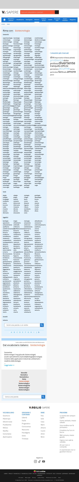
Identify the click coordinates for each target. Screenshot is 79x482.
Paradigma (26, 433)
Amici (43, 434)
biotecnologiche (24, 385)
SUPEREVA (39, 475)
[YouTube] (44, 461)
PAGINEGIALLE (17, 473)
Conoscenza (26, 427)
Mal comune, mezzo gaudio (67, 436)
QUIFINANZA (65, 473)
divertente (67, 63)
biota (24, 379)
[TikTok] (39, 461)
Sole (42, 419)
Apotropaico (7, 437)
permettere (54, 69)
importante (59, 58)
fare (60, 71)
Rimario (36, 19)
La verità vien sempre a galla (67, 417)
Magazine (73, 19)
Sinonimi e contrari (11, 19)
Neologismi (29, 19)
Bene (42, 437)
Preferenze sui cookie (51, 477)
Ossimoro (6, 416)
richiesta (66, 58)
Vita (42, 416)
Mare (43, 425)
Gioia (24, 436)
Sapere (12, 12)
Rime (8, 24)
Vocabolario (20, 19)
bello (65, 72)
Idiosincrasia (7, 422)
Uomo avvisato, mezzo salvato (68, 421)
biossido (24, 373)
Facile (24, 420)
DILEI (54, 473)
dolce (66, 60)
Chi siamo (20, 477)
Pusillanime (7, 425)
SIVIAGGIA (58, 473)
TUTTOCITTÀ (49, 473)
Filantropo (6, 419)
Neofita (5, 431)
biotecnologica (24, 383)
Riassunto (25, 430)
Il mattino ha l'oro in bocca (67, 431)
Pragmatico (26, 424)
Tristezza (25, 439)
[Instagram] (35, 461)
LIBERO (6, 473)
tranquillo (55, 65)
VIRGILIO (10, 473)
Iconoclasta (7, 434)
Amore (43, 428)
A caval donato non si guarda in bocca (67, 451)
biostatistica (24, 377)
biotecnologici (24, 388)
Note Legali (27, 477)
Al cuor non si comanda (65, 446)
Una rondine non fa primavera (67, 426)
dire (52, 57)
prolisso (54, 63)
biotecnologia (24, 381)
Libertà (24, 417)
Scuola (50, 19)
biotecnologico (24, 390)
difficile (64, 65)
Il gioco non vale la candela (66, 441)
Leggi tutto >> (9, 365)
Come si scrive (43, 19)
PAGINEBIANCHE (41, 473)
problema (56, 60)
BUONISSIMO (72, 473)
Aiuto (59, 477)
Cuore (43, 431)
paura (52, 75)
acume (64, 68)
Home (4, 19)
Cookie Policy (41, 477)
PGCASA (35, 473)
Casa (42, 422)
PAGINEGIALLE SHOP (26, 473)
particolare (54, 72)
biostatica (24, 375)
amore (71, 72)
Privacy (34, 477)
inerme (72, 69)
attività (72, 58)
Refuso (5, 428)
